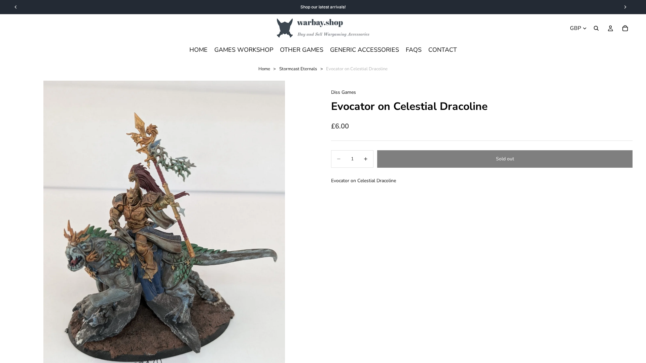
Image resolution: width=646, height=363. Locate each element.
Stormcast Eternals (298, 69)
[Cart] (625, 28)
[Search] (596, 28)
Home (264, 69)
